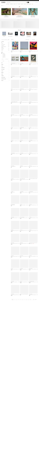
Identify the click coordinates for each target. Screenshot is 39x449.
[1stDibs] (3, 2)
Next (35, 299)
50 (33, 299)
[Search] (8, 39)
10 (30, 299)
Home (1, 5)
